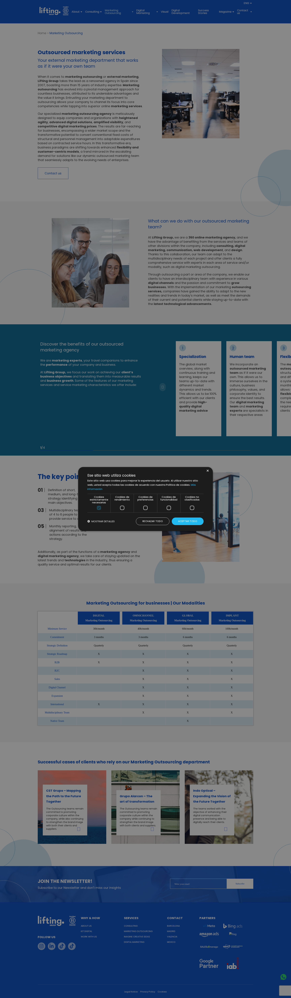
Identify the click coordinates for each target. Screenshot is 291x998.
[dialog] (145, 499)
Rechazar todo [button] (152, 521)
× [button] (207, 471)
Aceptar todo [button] (187, 521)
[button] (101, 521)
